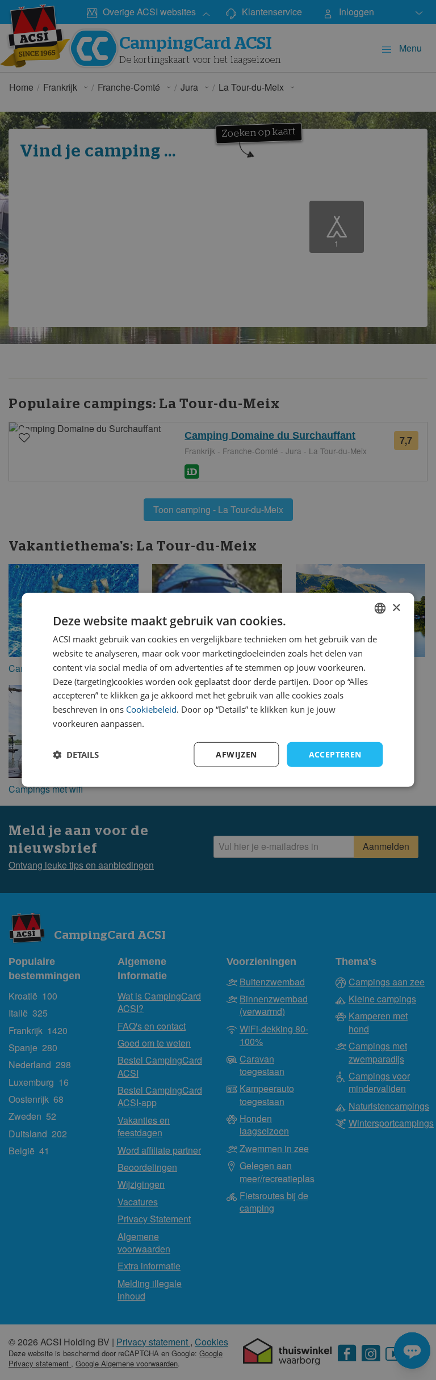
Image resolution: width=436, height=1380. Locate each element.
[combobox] (380, 608)
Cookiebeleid (151, 709)
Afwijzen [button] (236, 753)
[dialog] (218, 690)
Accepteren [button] (335, 753)
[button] (76, 754)
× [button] (396, 607)
